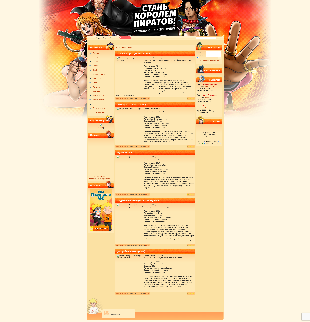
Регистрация (214, 61)
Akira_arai (215, 143)
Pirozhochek (210, 86)
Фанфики (96, 87)
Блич (95, 83)
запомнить (203, 58)
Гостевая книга (99, 108)
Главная (91, 38)
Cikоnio (208, 97)
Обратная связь (99, 112)
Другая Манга (98, 95)
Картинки (113, 38)
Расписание (125, 38)
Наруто (95, 61)
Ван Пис (96, 70)
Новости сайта (98, 104)
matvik (208, 141)
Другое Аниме (98, 100)
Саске (100, 128)
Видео (105, 38)
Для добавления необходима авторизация (99, 178)
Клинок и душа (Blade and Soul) (134, 53)
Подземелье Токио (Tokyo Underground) (138, 200)
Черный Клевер (99, 74)
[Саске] (101, 125)
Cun (207, 143)
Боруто (95, 66)
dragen (201, 141)
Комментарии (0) (121, 98)
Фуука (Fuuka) (124, 152)
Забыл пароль (204, 61)
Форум (98, 38)
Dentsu (147, 98)
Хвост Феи (97, 78)
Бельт (216, 141)
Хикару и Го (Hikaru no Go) (131, 104)
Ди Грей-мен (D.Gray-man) (131, 251)
